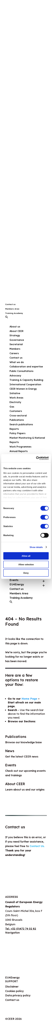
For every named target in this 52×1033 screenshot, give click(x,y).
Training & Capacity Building (26, 379)
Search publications (21, 424)
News (9, 751)
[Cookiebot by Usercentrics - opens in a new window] (37, 458)
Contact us (10, 304)
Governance (17, 339)
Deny (26, 573)
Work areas (12, 951)
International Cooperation (25, 384)
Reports (14, 428)
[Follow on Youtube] (25, 1013)
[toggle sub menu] (43, 580)
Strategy (15, 335)
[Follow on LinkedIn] (13, 1013)
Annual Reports (19, 451)
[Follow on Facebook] (19, 1013)
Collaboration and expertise (26, 366)
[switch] (44, 517)
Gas (12, 406)
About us (10, 937)
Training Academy (14, 313)
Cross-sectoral (18, 415)
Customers (16, 411)
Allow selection (26, 564)
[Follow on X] (7, 1013)
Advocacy (15, 375)
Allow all (26, 556)
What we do (12, 944)
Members (15, 348)
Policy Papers (17, 433)
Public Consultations (21, 371)
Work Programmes (20, 446)
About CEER (16, 331)
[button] (6, 318)
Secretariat (16, 344)
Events (14, 580)
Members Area (12, 309)
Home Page (29, 698)
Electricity (15, 402)
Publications (15, 737)
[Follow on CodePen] (30, 1013)
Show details (36, 547)
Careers (14, 353)
